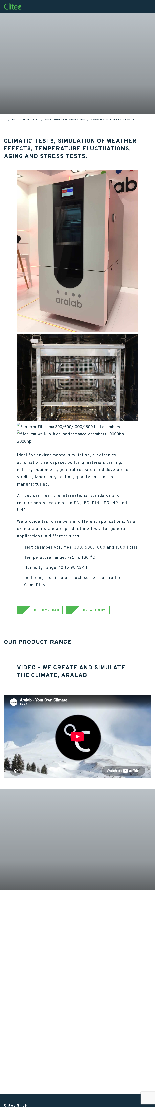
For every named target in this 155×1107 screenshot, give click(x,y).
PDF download (45, 610)
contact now (93, 610)
